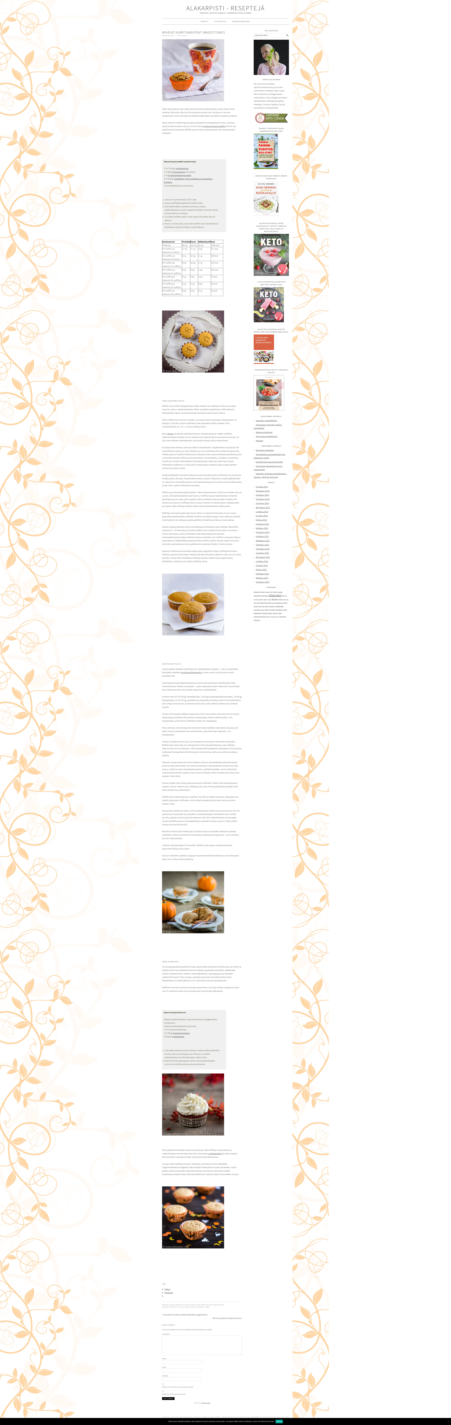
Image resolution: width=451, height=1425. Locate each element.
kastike (262, 603)
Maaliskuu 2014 (262, 491)
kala (287, 599)
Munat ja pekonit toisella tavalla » (227, 1318)
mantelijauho (200, 1307)
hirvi (286, 595)
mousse (262, 610)
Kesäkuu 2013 (262, 528)
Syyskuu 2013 (262, 515)
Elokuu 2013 (261, 519)
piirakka (285, 610)
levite (263, 606)
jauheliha (260, 599)
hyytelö (256, 599)
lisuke (266, 606)
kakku (284, 599)
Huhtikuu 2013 (262, 536)
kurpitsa (187, 1307)
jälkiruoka (275, 599)
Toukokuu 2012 (262, 582)
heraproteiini (265, 595)
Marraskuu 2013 (263, 507)
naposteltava (279, 610)
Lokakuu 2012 (262, 561)
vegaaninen (282, 616)
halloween (279, 592)
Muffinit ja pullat (219, 1305)
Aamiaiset (172, 1305)
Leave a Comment (182, 35)
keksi (269, 603)
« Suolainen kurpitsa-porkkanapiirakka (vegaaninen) (185, 1314)
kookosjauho (278, 603)
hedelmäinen (257, 595)
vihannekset (257, 620)
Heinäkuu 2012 (262, 573)
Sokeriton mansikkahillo (266, 420)
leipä (260, 606)
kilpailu (273, 603)
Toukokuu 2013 (262, 532)
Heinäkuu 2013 (262, 524)
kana (255, 603)
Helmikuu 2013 (262, 544)
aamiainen (257, 592)
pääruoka (265, 613)
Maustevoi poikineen (265, 450)
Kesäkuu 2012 (262, 578)
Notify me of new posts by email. (174, 1394)
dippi (271, 592)
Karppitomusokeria (181, 1033)
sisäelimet (275, 613)
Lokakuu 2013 (262, 511)
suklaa (280, 613)
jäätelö (280, 599)
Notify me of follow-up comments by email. (177, 1387)
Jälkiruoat (179, 1305)
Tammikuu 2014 (263, 499)
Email (164, 1367)
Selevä (279, 1421)
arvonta (267, 592)
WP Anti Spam (206, 1403)
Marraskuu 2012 (263, 557)
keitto (265, 603)
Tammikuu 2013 (263, 548)
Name (164, 1359)
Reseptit (259, 440)
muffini (207, 1307)
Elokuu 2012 (261, 569)
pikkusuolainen (258, 613)
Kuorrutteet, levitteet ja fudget (191, 1305)
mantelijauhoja (182, 168)
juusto (269, 599)
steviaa (170, 433)
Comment (166, 1334)
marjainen (257, 610)
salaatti (270, 613)
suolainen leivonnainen (260, 616)
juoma (265, 599)
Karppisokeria (179, 172)
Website (165, 1376)
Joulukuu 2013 (262, 503)
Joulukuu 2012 (262, 553)
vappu (277, 616)
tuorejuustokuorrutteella (214, 126)
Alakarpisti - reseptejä (225, 8)
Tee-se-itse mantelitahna (266, 436)
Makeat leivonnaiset (207, 1305)
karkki (258, 603)
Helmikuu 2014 (262, 495)
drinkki (275, 592)
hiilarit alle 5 (174, 1307)
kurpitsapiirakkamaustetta (179, 175)
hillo (283, 595)
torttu (268, 616)
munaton (272, 610)
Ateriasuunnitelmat (264, 432)
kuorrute (181, 1307)
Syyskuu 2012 (262, 565)
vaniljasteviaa (178, 1036)
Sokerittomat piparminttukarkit (269, 462)
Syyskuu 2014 (262, 486)
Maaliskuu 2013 (262, 540)
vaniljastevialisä (215, 1153)
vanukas (273, 616)
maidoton (193, 1307)
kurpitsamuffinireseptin (191, 672)
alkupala (262, 592)
